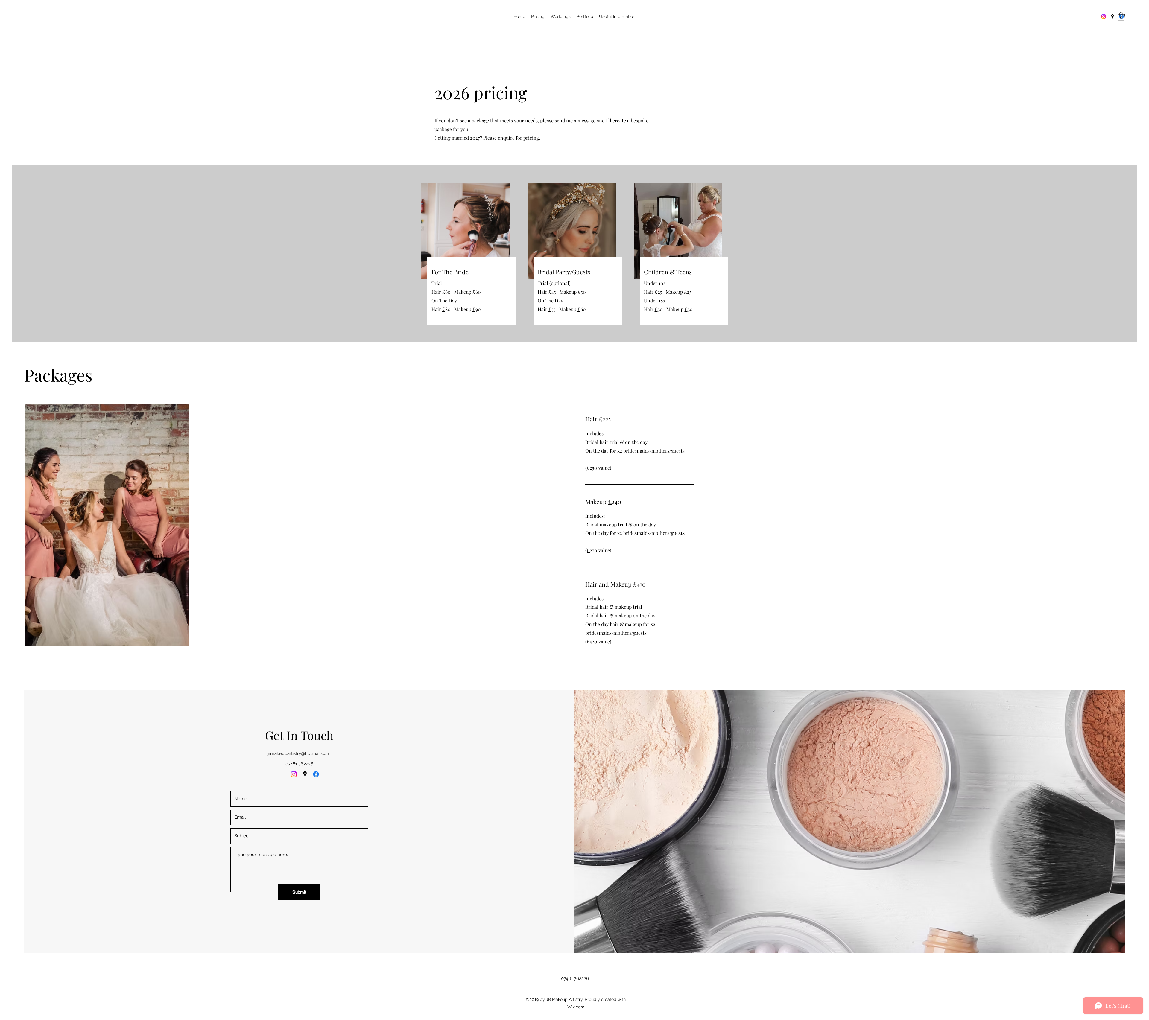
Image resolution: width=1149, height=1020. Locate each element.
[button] (1121, 16)
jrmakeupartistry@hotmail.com (299, 753)
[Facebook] (316, 774)
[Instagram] (1104, 16)
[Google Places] (1112, 16)
